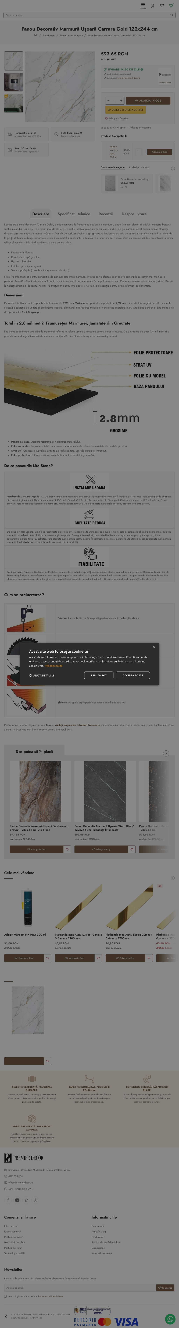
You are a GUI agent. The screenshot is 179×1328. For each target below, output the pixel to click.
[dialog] (89, 664)
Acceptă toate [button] (133, 675)
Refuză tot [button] (99, 675)
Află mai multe (53, 666)
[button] (41, 675)
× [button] (153, 647)
